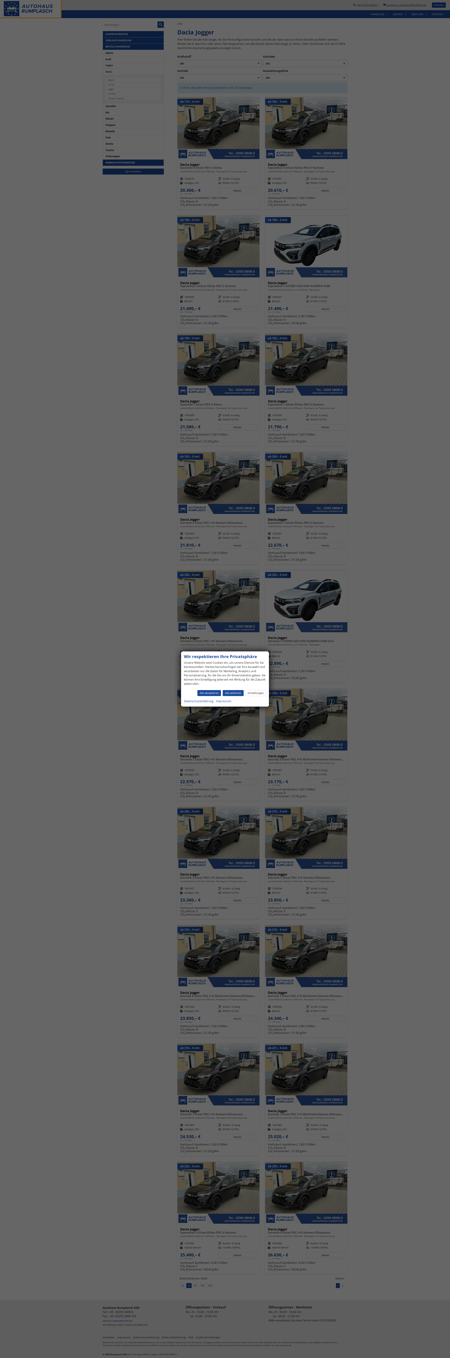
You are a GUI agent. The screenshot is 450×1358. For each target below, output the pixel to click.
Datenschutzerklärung (198, 701)
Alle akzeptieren (209, 693)
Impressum (223, 701)
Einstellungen (256, 693)
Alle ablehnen (233, 693)
